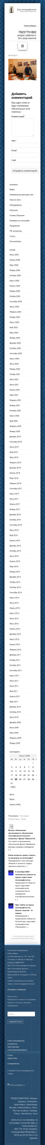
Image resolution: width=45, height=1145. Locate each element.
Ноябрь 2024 (15, 296)
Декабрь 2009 (15, 722)
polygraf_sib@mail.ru (26, 35)
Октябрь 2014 (15, 587)
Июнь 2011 (14, 686)
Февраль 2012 (15, 649)
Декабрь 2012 (15, 634)
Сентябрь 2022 (16, 353)
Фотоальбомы (15, 241)
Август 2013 (14, 613)
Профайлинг (15, 225)
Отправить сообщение (17, 989)
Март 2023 (14, 332)
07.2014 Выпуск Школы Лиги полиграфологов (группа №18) (22, 937)
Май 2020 (14, 421)
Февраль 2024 (15, 311)
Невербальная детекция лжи (21, 194)
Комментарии (14, 819)
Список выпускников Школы (17, 1050)
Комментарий (18, 116)
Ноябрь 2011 (15, 660)
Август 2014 (14, 597)
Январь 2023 (15, 337)
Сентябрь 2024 (16, 301)
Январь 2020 (15, 431)
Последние (24, 815)
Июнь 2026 (14, 254)
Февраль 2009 (15, 738)
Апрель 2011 (15, 696)
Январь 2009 (15, 743)
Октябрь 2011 (15, 665)
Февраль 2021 (15, 400)
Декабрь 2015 (15, 545)
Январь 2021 (15, 405)
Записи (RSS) (15, 804)
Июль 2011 (14, 680)
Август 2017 (14, 493)
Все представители (27, 38)
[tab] (13, 815)
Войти (12, 799)
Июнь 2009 (14, 727)
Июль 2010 (14, 717)
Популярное (13, 815)
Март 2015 (14, 566)
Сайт (14, 160)
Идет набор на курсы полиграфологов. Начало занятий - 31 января (24, 909)
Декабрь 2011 (15, 654)
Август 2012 (14, 639)
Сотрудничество (13, 1063)
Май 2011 (14, 691)
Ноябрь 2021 (15, 374)
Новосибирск (30, 25)
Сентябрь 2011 (16, 670)
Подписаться (15, 1021)
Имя (14, 140)
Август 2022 (14, 358)
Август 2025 (14, 280)
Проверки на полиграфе (20, 220)
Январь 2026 (15, 270)
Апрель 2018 (15, 472)
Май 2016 (14, 535)
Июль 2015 (14, 556)
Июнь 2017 (14, 498)
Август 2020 (14, 415)
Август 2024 (14, 306)
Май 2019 (14, 452)
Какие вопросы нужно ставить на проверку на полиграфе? (22, 856)
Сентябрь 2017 (16, 488)
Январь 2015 (15, 571)
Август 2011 (14, 675)
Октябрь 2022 (15, 348)
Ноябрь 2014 (15, 582)
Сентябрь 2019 (16, 441)
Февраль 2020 (15, 426)
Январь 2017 (15, 509)
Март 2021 (14, 395)
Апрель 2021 (15, 389)
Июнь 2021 (14, 384)
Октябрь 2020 (15, 410)
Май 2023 (14, 327)
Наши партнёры (13, 1047)
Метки (23, 819)
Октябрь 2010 (15, 712)
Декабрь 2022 (15, 343)
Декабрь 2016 (15, 514)
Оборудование (16, 205)
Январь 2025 (15, 291)
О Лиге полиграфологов (16, 1041)
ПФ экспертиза (16, 231)
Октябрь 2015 (15, 550)
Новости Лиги (15, 199)
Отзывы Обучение (17, 215)
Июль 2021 (14, 379)
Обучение (14, 210)
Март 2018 (14, 478)
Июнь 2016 (14, 530)
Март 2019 (14, 457)
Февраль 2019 (15, 462)
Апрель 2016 (15, 540)
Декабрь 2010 (15, 706)
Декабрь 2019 (15, 436)
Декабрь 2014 (15, 576)
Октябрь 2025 (15, 275)
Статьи (12, 236)
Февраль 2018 (15, 483)
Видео (12, 189)
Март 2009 (14, 732)
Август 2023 (14, 322)
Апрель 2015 (15, 561)
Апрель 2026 (15, 259)
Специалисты (12, 1044)
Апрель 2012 (15, 644)
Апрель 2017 (15, 504)
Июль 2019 (14, 447)
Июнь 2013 (14, 623)
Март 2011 (14, 701)
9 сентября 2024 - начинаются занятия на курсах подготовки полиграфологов (25, 875)
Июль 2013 (14, 618)
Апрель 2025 (15, 285)
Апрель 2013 (15, 628)
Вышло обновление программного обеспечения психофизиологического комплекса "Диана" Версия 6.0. (22, 834)
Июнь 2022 (14, 363)
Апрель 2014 (15, 608)
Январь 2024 (15, 317)
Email (15, 150)
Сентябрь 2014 (16, 592)
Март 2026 (14, 265)
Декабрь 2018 (15, 467)
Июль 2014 (14, 602)
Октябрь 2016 (15, 519)
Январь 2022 (15, 369)
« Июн (12, 786)
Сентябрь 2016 (16, 524)
